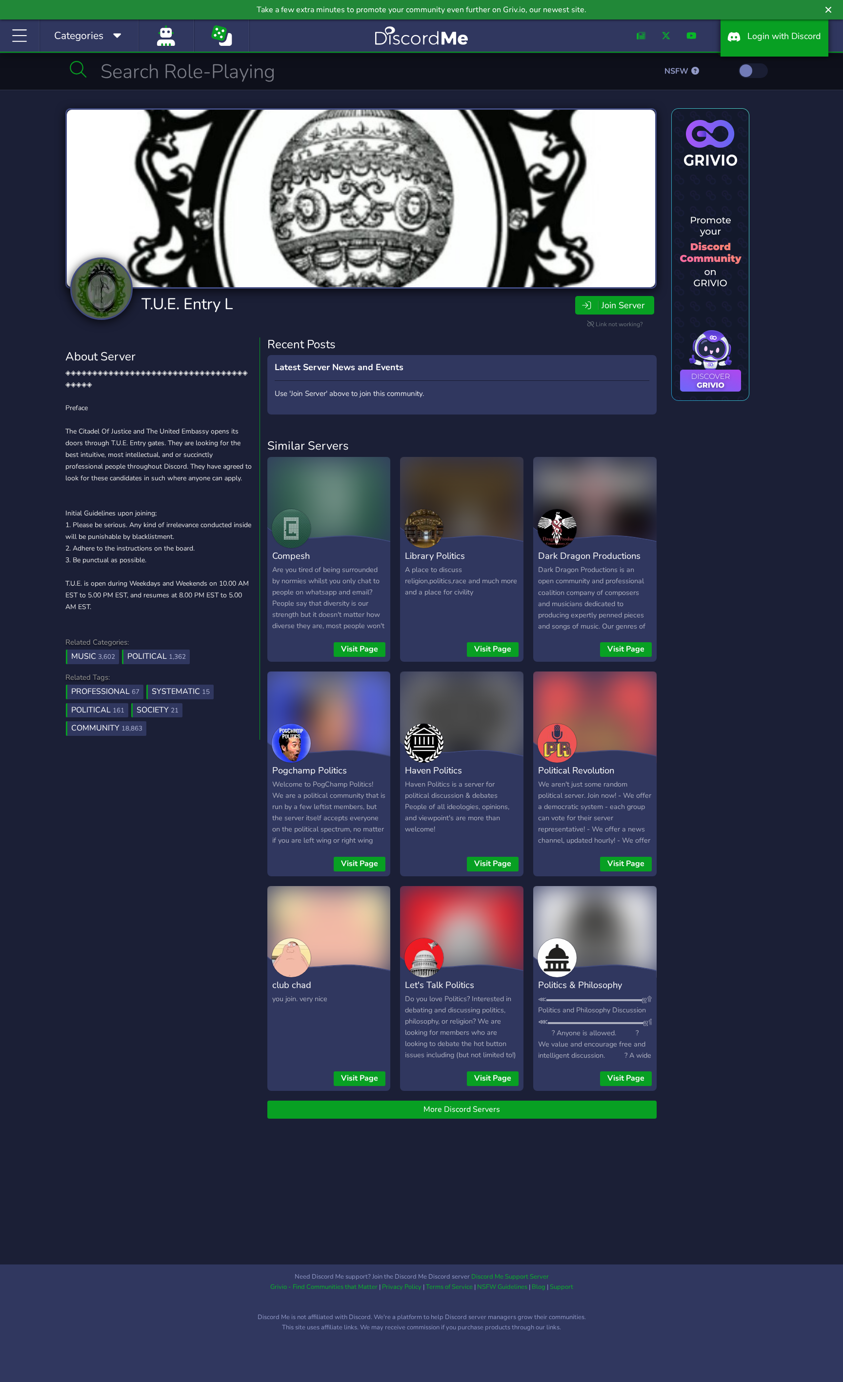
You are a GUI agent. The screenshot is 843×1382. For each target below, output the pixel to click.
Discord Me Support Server (510, 1276)
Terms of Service (449, 1287)
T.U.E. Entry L (187, 304)
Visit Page (359, 649)
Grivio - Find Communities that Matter (324, 1287)
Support (561, 1287)
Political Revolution (576, 770)
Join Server (623, 305)
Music (93, 656)
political (97, 710)
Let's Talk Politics (439, 985)
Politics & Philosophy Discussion (580, 992)
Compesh (291, 556)
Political (156, 656)
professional (105, 691)
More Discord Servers (461, 1109)
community (106, 728)
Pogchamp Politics (309, 770)
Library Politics (435, 556)
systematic (181, 691)
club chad (291, 985)
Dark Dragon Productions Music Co (589, 563)
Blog (538, 1287)
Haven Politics (433, 770)
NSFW (677, 71)
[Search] (78, 69)
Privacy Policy (402, 1287)
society (158, 710)
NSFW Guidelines (502, 1287)
